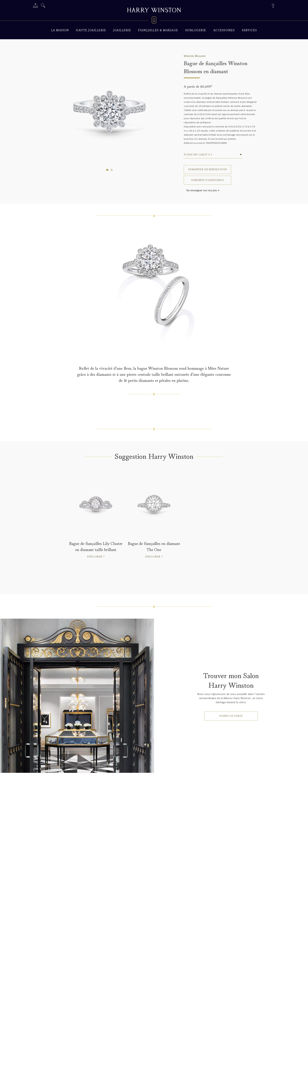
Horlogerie (195, 30)
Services (249, 30)
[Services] (35, 6)
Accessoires (224, 30)
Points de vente (231, 715)
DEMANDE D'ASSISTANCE (207, 180)
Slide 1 (112, 170)
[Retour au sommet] (301, 1062)
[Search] (43, 6)
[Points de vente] (273, 5)
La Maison (60, 30)
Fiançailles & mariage (158, 30)
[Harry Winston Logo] (154, 20)
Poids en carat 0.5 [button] (198, 154)
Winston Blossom (195, 56)
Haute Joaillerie (91, 30)
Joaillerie (122, 30)
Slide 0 (107, 170)
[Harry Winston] (154, 10)
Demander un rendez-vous (207, 169)
